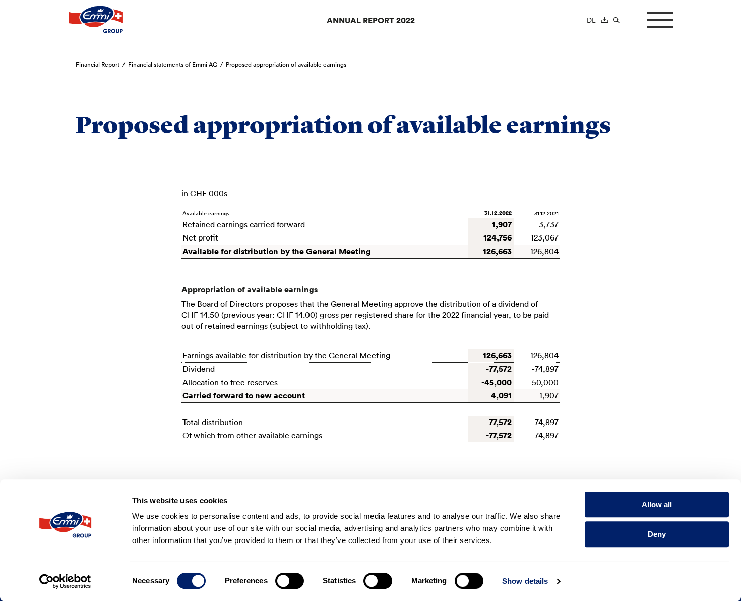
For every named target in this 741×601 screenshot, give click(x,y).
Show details (525, 581)
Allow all (657, 504)
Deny (657, 534)
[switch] (289, 581)
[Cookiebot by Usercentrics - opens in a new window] (65, 581)
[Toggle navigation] (660, 20)
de (591, 20)
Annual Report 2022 (371, 20)
